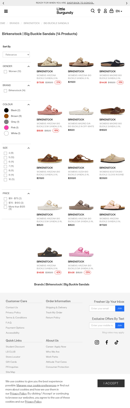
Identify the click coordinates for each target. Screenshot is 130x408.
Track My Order (54, 312)
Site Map (10, 372)
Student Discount (15, 346)
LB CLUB (10, 351)
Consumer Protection (57, 367)
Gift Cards (11, 361)
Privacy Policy (13, 312)
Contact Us (12, 307)
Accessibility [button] (12, 332)
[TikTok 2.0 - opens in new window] (116, 342)
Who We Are (52, 351)
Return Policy (53, 317)
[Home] (65, 11)
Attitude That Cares (56, 361)
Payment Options (15, 327)
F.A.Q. (9, 322)
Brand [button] (7, 85)
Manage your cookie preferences (36, 385)
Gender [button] (7, 66)
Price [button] (6, 193)
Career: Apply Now (56, 346)
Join (119, 308)
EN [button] (118, 11)
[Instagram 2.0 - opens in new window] (97, 342)
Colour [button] (8, 104)
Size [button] (5, 147)
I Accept (111, 383)
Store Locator (13, 356)
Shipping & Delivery (56, 307)
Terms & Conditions (16, 317)
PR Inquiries (12, 367)
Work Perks (52, 356)
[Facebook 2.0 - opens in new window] (107, 342)
